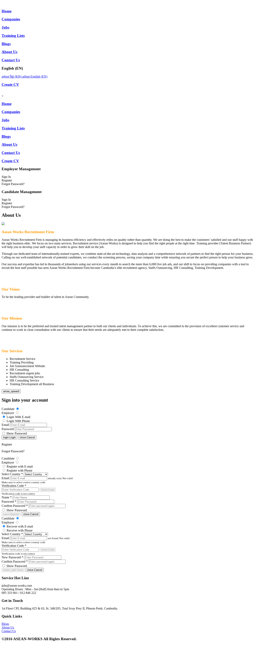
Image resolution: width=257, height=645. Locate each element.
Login (9, 437)
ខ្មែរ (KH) (12, 76)
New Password (12, 557)
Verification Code (14, 485)
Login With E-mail (18, 417)
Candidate (8, 409)
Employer (8, 413)
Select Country (12, 474)
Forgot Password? (13, 451)
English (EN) (34, 76)
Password (8, 429)
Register (7, 444)
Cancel (27, 437)
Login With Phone (18, 421)
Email (5, 424)
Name (7, 497)
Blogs (5, 624)
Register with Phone (19, 470)
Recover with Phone (20, 530)
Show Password (16, 433)
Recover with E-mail (20, 526)
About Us (8, 627)
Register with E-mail (20, 466)
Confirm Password (15, 505)
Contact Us (9, 631)
